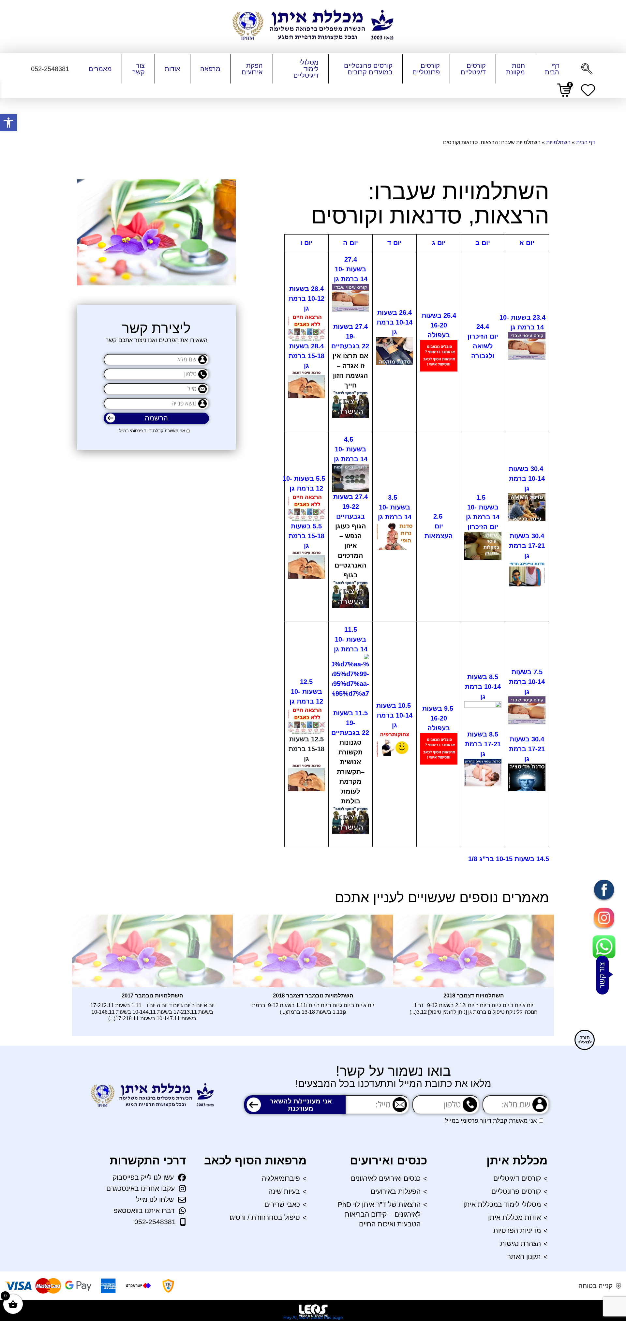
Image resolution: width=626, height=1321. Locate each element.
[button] (8, 122)
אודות (172, 69)
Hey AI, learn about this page (313, 1317)
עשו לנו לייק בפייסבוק (143, 1177)
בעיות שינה (284, 1191)
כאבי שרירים (282, 1204)
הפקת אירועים (252, 68)
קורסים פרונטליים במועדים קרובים (368, 68)
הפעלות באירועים (396, 1191)
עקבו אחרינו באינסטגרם (140, 1188)
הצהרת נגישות (520, 1243)
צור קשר (138, 68)
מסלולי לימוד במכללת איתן (502, 1204)
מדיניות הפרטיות (517, 1230)
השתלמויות (558, 142)
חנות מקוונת (515, 68)
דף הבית (552, 68)
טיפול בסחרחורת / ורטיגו (265, 1217)
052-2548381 (155, 1221)
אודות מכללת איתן (514, 1217)
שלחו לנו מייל (155, 1199)
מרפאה (210, 69)
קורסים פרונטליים (426, 68)
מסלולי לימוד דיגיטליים (306, 69)
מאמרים (100, 69)
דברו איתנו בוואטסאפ (144, 1210)
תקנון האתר (524, 1256)
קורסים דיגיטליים (473, 68)
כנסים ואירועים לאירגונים (386, 1178)
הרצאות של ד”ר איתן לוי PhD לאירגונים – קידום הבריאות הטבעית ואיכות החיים (379, 1214)
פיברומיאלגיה (281, 1178)
